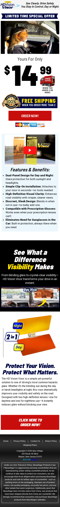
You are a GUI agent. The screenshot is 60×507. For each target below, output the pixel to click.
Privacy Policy (19, 441)
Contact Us (35, 441)
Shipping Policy (30, 445)
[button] (30, 116)
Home (5, 441)
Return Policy (51, 441)
